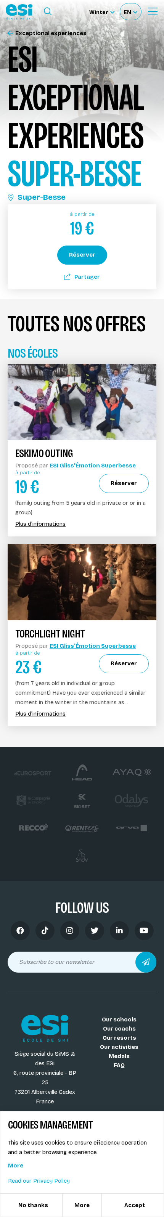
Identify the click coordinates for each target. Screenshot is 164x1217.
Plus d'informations (40, 524)
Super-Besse (42, 197)
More (15, 1165)
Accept (134, 1205)
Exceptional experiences (51, 33)
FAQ (119, 1065)
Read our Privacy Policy (39, 1180)
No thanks (33, 1205)
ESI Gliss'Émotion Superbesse (93, 465)
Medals (119, 1056)
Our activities (119, 1047)
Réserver (82, 254)
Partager (87, 276)
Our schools (119, 1019)
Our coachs (119, 1028)
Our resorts (119, 1037)
